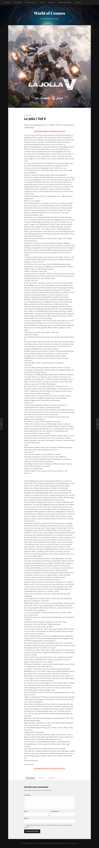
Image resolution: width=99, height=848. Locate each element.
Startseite (7, 2)
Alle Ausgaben (18, 2)
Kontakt (36, 843)
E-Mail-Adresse (55, 811)
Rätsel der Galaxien (31, 2)
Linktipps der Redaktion (64, 2)
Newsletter (78, 2)
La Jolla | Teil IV (29, 127)
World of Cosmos (49, 13)
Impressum (42, 843)
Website (26, 818)
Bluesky (62, 843)
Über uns (42, 2)
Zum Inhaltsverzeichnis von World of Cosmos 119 (49, 131)
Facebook (56, 843)
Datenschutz (49, 843)
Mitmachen (52, 2)
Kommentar (27, 795)
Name (26, 811)
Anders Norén (75, 843)
